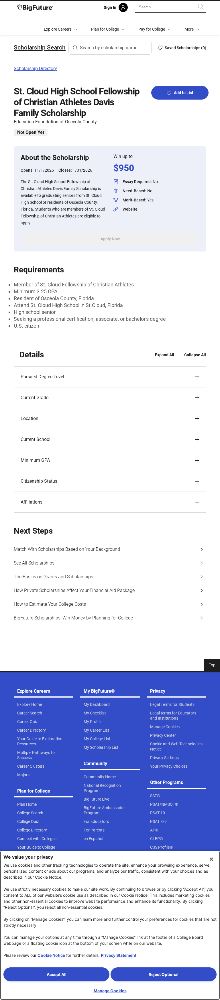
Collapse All (195, 355)
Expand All (164, 355)
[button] (192, 24)
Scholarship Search (40, 47)
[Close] (211, 859)
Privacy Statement (118, 955)
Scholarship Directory (35, 68)
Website (130, 209)
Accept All (56, 974)
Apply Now (110, 239)
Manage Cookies (110, 990)
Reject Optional (163, 974)
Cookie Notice (51, 955)
